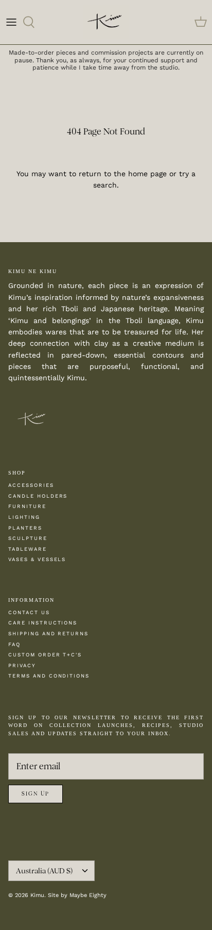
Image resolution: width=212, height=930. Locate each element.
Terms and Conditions (49, 676)
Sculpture (27, 538)
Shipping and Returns (48, 633)
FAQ (14, 644)
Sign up (35, 793)
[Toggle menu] (11, 22)
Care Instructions (42, 622)
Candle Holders (37, 496)
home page (147, 174)
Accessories (31, 485)
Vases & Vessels (37, 559)
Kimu (37, 895)
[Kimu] (106, 22)
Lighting (24, 517)
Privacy (22, 665)
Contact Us (29, 612)
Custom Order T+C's (45, 654)
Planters (25, 528)
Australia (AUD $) (44, 870)
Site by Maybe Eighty (77, 895)
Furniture (27, 506)
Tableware (27, 549)
